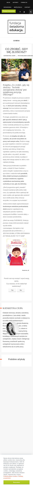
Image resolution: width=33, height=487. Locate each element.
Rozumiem (16, 482)
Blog (8, 2)
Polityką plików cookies (10, 476)
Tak (12, 290)
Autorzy (15, 2)
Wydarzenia (7, 7)
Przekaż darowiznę (8, 11)
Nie (21, 290)
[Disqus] (16, 393)
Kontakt (27, 7)
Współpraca (18, 7)
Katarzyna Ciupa (9, 55)
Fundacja (24, 2)
